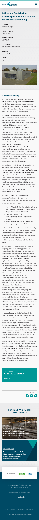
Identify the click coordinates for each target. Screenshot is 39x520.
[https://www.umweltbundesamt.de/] (22, 474)
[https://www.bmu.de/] (11, 474)
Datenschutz (30, 509)
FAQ (6, 509)
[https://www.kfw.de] (30, 474)
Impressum (20, 509)
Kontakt (12, 509)
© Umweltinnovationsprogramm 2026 (19, 514)
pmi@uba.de (19, 497)
